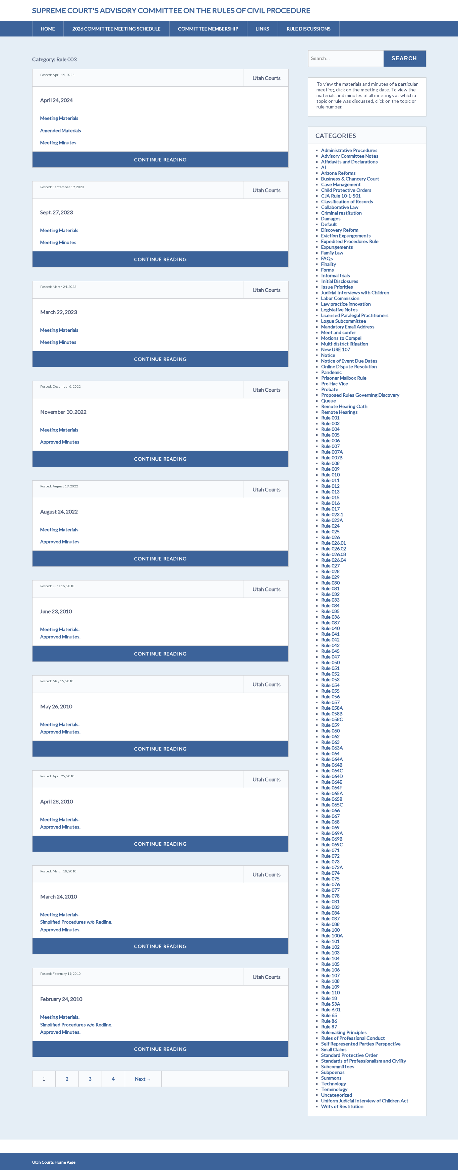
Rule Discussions (309, 28)
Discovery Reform (339, 230)
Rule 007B (332, 457)
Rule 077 (330, 890)
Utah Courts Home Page (53, 1162)
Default (329, 224)
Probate (329, 389)
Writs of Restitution (342, 1106)
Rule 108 (330, 981)
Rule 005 (330, 435)
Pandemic (331, 372)
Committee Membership (208, 28)
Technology (333, 1083)
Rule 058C (332, 719)
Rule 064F (331, 787)
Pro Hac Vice (334, 383)
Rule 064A (332, 759)
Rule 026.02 (333, 548)
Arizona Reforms (338, 173)
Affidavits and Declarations (349, 161)
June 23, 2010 (56, 611)
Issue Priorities (337, 287)
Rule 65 (329, 1015)
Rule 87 (329, 1026)
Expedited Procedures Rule (350, 241)
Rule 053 (330, 679)
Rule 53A (330, 1004)
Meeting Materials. (59, 629)
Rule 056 (330, 696)
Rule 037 (330, 622)
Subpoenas (333, 1072)
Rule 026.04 (333, 560)
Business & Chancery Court (350, 178)
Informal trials (335, 275)
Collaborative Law (339, 207)
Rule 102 (330, 947)
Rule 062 (330, 736)
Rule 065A (332, 793)
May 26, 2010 (56, 706)
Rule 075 (330, 878)
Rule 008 (330, 463)
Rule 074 (330, 873)
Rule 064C (332, 770)
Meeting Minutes (58, 142)
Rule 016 (330, 503)
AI (323, 167)
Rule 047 (330, 656)
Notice (328, 355)
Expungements (337, 247)
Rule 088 (330, 924)
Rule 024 (330, 526)
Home (48, 28)
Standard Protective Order (349, 1055)
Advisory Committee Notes (350, 156)
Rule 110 (330, 992)
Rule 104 (330, 958)
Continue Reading (160, 159)
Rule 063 (330, 742)
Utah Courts (266, 78)
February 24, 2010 (61, 999)
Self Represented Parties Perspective (361, 1043)
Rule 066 (330, 810)
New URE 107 (335, 349)
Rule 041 (330, 634)
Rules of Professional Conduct (353, 1038)
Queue (328, 400)
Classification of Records (347, 201)
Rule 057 (330, 702)
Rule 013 (330, 491)
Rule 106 (330, 969)
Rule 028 (330, 571)
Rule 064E (331, 782)
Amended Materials (60, 130)
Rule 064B (332, 765)
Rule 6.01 (331, 1009)
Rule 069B (332, 839)
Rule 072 (330, 856)
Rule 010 (330, 474)
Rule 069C (332, 844)
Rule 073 (330, 861)
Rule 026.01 (333, 543)
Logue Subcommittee (343, 321)
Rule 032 (330, 594)
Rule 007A (332, 452)
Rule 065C (332, 804)
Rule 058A (332, 708)
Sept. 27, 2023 (56, 212)
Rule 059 (330, 725)
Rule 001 (330, 417)
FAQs (327, 258)
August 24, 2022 (59, 511)
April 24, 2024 (56, 100)
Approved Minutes (59, 442)
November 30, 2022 (63, 411)
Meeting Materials (59, 118)
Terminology (334, 1089)
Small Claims (334, 1049)
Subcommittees (337, 1066)
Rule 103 (330, 952)
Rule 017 (330, 509)
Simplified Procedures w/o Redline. (76, 922)
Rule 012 (330, 486)
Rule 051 (330, 668)
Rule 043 (330, 645)
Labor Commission (340, 298)
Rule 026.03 (333, 554)
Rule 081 (330, 901)
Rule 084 (330, 913)
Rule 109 (330, 987)
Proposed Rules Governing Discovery (360, 395)
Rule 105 (330, 964)
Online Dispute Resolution (349, 366)
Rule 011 (330, 480)
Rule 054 (330, 685)
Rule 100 (330, 930)
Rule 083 (330, 907)
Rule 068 (330, 822)
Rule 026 (330, 537)
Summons (331, 1078)
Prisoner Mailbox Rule (343, 378)
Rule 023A (332, 520)
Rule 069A (332, 833)
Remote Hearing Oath (344, 406)
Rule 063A (332, 748)
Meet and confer (338, 332)
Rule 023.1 (332, 514)
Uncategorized (336, 1095)
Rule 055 (330, 691)
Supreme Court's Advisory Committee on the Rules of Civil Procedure (171, 10)
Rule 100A (332, 935)
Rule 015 (330, 497)
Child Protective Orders (346, 190)
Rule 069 (330, 827)
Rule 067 (330, 816)
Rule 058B (332, 713)
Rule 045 (330, 651)
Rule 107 (330, 975)
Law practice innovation (346, 304)
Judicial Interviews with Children (355, 292)
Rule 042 (330, 639)
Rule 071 (330, 850)
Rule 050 (330, 662)
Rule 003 (330, 423)
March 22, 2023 (58, 312)
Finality (328, 264)
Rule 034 (330, 605)
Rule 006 (330, 440)
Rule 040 (330, 628)
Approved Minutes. (60, 636)
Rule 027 (330, 565)
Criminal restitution (341, 213)
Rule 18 (329, 998)
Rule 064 (330, 753)
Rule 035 (330, 611)
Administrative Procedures (349, 150)
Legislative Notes (339, 309)
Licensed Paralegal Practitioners (355, 315)
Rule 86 (329, 1021)
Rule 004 (330, 429)
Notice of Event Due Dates (349, 361)
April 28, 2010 (56, 801)
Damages (331, 218)
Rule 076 (330, 884)
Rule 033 (330, 600)
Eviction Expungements (346, 235)
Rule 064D (332, 776)
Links (262, 28)
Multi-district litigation (344, 343)
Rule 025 (330, 531)
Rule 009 (330, 469)
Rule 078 (330, 896)
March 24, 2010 (58, 896)
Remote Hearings (339, 412)
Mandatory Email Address (348, 326)
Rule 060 (330, 730)
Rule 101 (330, 941)
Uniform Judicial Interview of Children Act (364, 1100)
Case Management (341, 184)
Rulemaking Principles (344, 1032)
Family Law (332, 252)
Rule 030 (330, 583)
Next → (143, 1079)
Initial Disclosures (339, 281)
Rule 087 (330, 918)
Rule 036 (330, 617)
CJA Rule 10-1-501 (341, 196)
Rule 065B (332, 799)
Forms (327, 269)
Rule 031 (330, 588)
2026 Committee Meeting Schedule (116, 28)
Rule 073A (332, 867)
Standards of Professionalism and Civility (363, 1061)
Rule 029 (330, 577)
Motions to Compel (341, 338)
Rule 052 (330, 674)
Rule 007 (330, 446)
